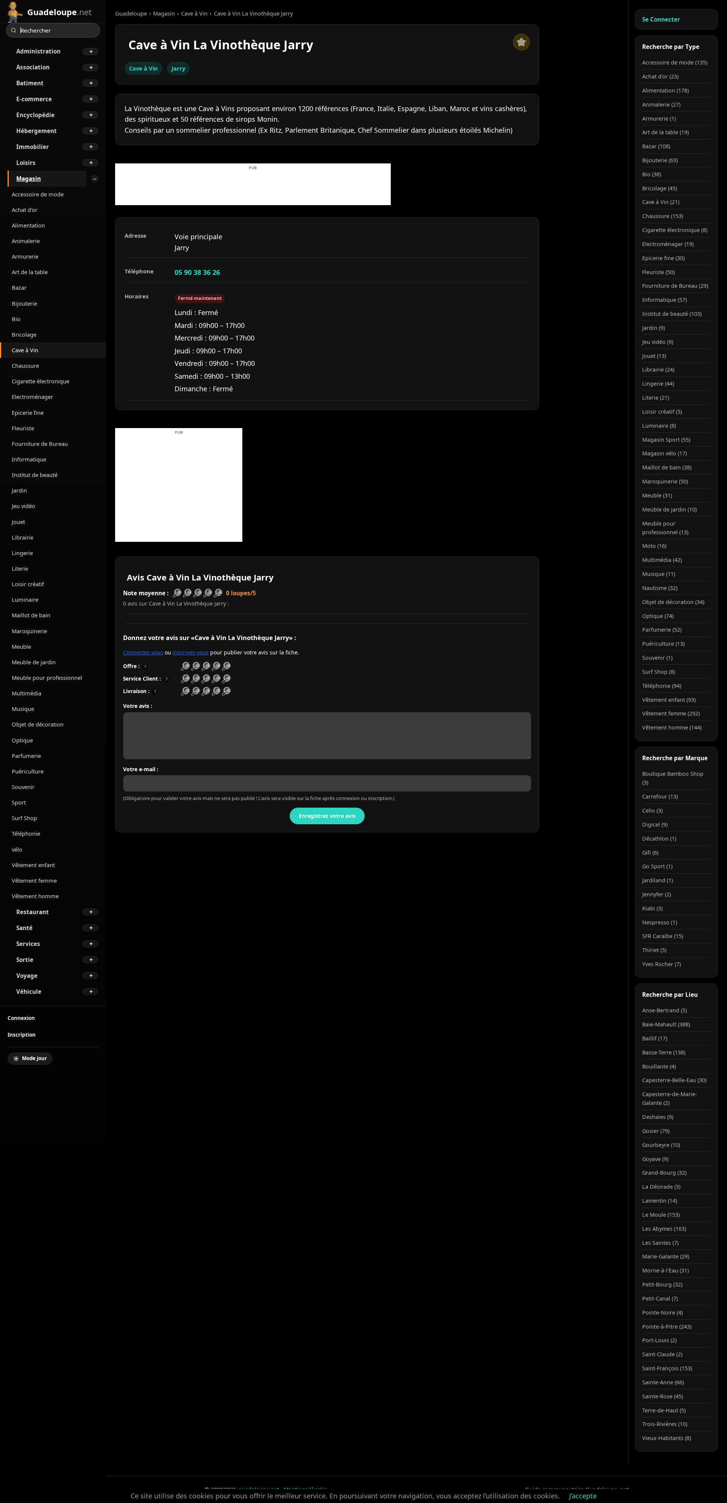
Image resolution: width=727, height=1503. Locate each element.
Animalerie (26, 241)
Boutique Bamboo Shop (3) (673, 778)
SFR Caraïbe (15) (662, 936)
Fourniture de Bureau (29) (675, 285)
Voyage (26, 975)
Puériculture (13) (663, 643)
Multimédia (26, 693)
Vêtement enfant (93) (669, 699)
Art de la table (30, 272)
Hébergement (36, 131)
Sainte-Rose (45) (662, 1396)
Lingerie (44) (658, 383)
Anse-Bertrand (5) (664, 1010)
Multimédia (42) (662, 559)
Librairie (22, 537)
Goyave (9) (655, 1159)
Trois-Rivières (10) (664, 1424)
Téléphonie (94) (661, 685)
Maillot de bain (31, 615)
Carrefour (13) (660, 796)
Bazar (19, 287)
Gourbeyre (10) (661, 1144)
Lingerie (22, 553)
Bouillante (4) (659, 1066)
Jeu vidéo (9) (657, 341)
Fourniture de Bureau (40, 443)
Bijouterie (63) (660, 160)
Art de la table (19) (665, 132)
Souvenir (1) (657, 657)
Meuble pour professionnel (47, 677)
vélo (17, 849)
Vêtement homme (35, 896)
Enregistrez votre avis (327, 815)
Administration (38, 51)
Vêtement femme (34, 880)
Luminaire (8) (659, 425)
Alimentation (28, 225)
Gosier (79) (655, 1130)
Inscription (22, 1034)
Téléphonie (26, 833)
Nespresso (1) (659, 922)
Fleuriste (23, 428)
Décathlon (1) (659, 838)
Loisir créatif (28, 584)
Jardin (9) (653, 327)
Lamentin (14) (659, 1200)
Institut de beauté (35, 475)
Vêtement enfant (33, 865)
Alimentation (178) (665, 90)
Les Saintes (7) (660, 1242)
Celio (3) (652, 810)
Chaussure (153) (662, 216)
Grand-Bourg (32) (664, 1172)
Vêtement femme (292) (671, 713)
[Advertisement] (253, 188)
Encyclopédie (35, 115)
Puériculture (28, 771)
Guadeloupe (131, 13)
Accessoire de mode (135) (674, 62)
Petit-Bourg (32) (662, 1284)
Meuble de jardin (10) (669, 509)
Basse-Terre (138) (663, 1052)
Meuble (21, 646)
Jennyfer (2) (656, 894)
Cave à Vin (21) (660, 202)
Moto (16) (654, 545)
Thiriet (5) (654, 950)
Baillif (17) (654, 1038)
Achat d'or (24, 209)
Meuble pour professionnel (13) (665, 528)
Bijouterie (24, 303)
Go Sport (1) (657, 866)
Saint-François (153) (667, 1368)
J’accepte (583, 1495)
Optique (22, 740)
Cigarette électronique (40, 381)
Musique (23, 708)
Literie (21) (655, 397)
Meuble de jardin (34, 662)
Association (33, 67)
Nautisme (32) (659, 587)
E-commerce (34, 99)
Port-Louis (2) (659, 1340)
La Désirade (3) (661, 1186)
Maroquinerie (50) (665, 481)
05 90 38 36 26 (197, 272)
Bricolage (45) (659, 188)
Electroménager (32, 396)
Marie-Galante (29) (665, 1256)
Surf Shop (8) (658, 671)
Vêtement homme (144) (672, 727)
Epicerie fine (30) (663, 258)
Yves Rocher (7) (661, 964)
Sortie (24, 959)
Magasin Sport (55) (666, 439)
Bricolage (24, 334)
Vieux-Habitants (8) (666, 1438)
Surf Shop (24, 818)
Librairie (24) (658, 369)
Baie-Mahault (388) (666, 1024)
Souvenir (23, 787)
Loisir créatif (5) (662, 411)
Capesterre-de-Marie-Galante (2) (669, 1098)
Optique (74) (658, 616)
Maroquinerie (29, 631)
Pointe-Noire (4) (662, 1312)
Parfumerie (26, 755)
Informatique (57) (664, 299)
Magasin (28, 178)
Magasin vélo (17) (664, 453)
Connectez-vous (143, 652)
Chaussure (25, 365)
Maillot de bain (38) (666, 467)
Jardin (19, 490)
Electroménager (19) (668, 244)
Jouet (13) (654, 355)
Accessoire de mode (38, 194)
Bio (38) (651, 174)
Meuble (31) (657, 495)
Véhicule (28, 991)
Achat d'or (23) (660, 76)
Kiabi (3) (652, 908)
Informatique (29, 459)
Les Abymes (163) (664, 1228)
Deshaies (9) (657, 1116)
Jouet (18, 522)
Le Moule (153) (661, 1214)
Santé (24, 928)
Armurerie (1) (659, 118)
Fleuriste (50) (658, 272)
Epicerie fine (28, 412)
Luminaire (25, 599)
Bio (16, 319)
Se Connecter (661, 19)
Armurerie (25, 256)
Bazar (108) (656, 146)
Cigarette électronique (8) (674, 230)
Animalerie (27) (661, 104)
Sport (19, 802)
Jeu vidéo (23, 506)
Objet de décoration (38, 724)
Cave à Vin (25, 350)
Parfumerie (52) (662, 629)
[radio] (185, 666)
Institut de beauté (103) (672, 313)
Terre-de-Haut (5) (664, 1410)
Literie (20, 568)
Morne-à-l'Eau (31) (665, 1270)
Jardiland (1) (657, 880)
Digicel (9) (655, 824)
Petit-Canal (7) (660, 1298)
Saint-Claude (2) (662, 1354)
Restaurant (32, 912)
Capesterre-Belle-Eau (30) (674, 1080)
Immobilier (32, 147)
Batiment (30, 83)
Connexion (21, 1017)
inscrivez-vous (191, 652)
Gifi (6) (650, 852)
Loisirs (26, 162)
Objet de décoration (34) (673, 602)
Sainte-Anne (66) (663, 1382)
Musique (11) (658, 573)
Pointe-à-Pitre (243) (666, 1326)
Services (28, 944)
